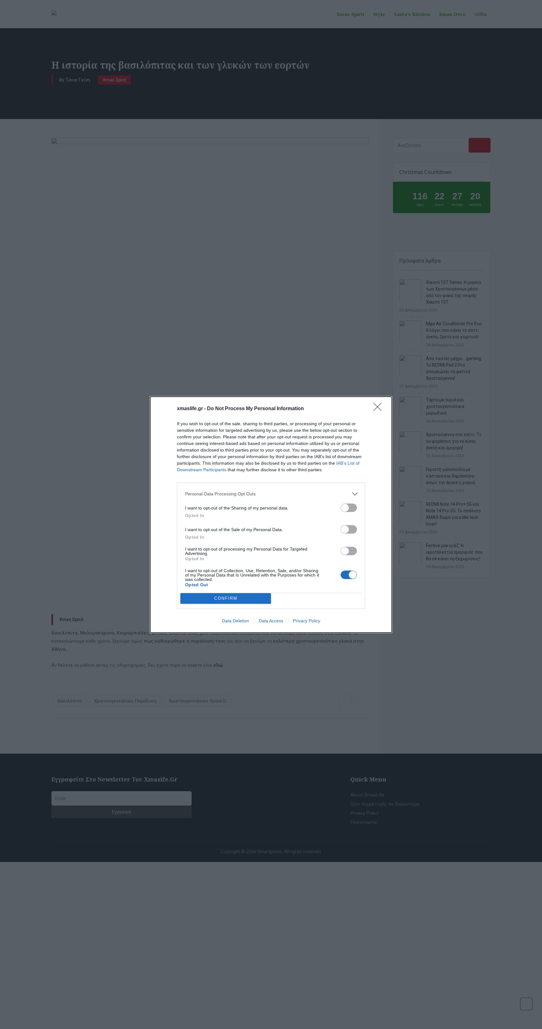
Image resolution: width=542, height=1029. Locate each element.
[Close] (379, 409)
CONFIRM (225, 598)
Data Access (271, 620)
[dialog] (271, 515)
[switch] (349, 508)
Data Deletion (235, 620)
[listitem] (271, 494)
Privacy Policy (306, 620)
